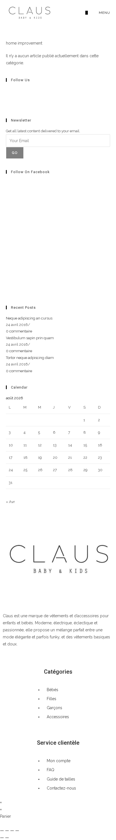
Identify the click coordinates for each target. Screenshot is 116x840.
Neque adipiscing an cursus (29, 318)
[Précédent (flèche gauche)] (2, 837)
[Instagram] (7, 97)
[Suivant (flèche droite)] (7, 837)
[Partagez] (12, 830)
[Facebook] (7, 91)
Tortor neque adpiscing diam (30, 358)
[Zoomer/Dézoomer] (2, 830)
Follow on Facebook (30, 172)
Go (15, 153)
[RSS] (7, 104)
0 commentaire (19, 331)
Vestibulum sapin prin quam (30, 338)
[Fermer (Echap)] (17, 830)
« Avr (10, 502)
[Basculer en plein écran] (7, 830)
